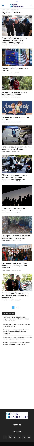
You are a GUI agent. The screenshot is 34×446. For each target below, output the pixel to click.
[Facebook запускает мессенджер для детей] (17, 108)
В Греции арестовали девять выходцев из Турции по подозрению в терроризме (14, 177)
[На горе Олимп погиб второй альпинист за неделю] (17, 83)
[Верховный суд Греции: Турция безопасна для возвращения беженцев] (17, 252)
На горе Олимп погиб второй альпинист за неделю (14, 93)
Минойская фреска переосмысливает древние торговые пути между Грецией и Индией (16, 343)
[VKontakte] (29, 437)
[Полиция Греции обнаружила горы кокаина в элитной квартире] (17, 135)
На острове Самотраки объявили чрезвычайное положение (16, 237)
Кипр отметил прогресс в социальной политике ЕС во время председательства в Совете (17, 338)
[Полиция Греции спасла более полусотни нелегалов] (17, 195)
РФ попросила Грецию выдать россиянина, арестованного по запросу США (15, 295)
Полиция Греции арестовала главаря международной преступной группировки (14, 40)
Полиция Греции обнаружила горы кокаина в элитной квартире (17, 148)
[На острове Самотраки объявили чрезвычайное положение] (17, 225)
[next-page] (20, 307)
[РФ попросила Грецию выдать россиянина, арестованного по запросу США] (17, 282)
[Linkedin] (14, 437)
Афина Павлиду (6, 45)
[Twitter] (24, 437)
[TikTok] (19, 437)
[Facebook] (5, 437)
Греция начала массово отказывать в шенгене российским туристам (16, 325)
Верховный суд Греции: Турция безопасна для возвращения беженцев (15, 265)
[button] (3, 5)
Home (3, 9)
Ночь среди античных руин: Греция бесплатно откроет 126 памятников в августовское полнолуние (16, 331)
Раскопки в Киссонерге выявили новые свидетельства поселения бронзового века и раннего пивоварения (16, 318)
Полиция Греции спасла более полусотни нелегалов (15, 209)
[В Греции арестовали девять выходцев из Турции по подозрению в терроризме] (17, 164)
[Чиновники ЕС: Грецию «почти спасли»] (17, 57)
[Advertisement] (17, 376)
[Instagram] (10, 437)
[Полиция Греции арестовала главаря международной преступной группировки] (17, 25)
